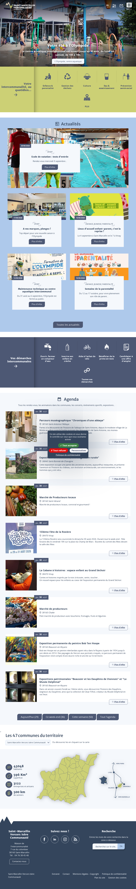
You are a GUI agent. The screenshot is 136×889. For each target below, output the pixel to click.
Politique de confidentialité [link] (68, 455)
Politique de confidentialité (114, 874)
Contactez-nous (19, 861)
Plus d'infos (50, 167)
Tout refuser (59, 450)
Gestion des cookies (117, 877)
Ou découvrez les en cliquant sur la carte (70, 742)
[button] (107, 6)
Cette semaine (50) (82, 716)
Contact (66, 874)
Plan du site (99, 877)
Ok (121, 846)
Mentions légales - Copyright (86, 874)
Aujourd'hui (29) (29, 716)
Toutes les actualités (68, 324)
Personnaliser (79, 450)
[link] (121, 6)
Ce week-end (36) (55, 716)
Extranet (56, 874)
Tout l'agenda (107, 716)
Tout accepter (69, 445)
